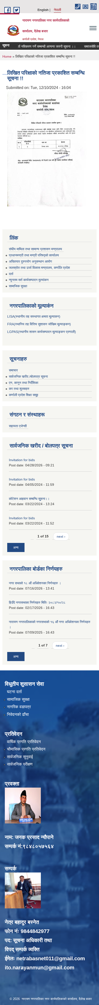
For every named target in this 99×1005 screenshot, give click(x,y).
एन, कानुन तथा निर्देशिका (23, 383)
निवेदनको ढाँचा (18, 714)
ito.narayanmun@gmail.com (39, 968)
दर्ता (11, 274)
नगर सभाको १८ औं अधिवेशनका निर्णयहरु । (35, 583)
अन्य (16, 547)
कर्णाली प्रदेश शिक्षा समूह (23, 395)
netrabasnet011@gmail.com (50, 958)
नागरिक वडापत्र (19, 707)
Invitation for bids (22, 460)
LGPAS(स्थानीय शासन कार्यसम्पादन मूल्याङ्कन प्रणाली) (41, 332)
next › (61, 536)
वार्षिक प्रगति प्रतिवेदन (24, 742)
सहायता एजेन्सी (18, 426)
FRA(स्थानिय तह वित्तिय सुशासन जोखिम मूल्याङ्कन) (39, 324)
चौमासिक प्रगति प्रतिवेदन (26, 749)
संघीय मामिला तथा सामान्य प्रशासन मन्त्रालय (35, 249)
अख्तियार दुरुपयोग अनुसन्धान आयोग (30, 261)
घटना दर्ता (14, 692)
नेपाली (57, 10)
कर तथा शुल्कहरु (19, 389)
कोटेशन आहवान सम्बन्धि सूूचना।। (29, 499)
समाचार (13, 370)
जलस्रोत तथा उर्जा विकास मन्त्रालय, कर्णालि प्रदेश (39, 268)
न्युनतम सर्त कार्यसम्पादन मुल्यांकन (29, 280)
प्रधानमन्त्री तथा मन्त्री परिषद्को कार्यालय (34, 255)
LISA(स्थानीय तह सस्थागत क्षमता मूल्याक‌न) (33, 316)
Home (7, 56)
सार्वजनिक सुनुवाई (20, 757)
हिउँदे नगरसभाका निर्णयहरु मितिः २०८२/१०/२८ (37, 602)
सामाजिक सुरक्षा (18, 286)
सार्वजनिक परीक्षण (19, 764)
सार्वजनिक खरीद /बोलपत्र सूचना (28, 376)
